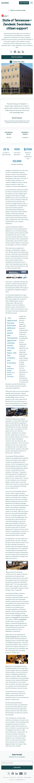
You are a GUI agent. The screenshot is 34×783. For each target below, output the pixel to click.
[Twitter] (8, 773)
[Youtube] (21, 773)
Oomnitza (15, 617)
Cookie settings (27, 777)
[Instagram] (25, 773)
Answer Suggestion (11, 636)
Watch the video (18, 62)
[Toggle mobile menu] (31, 3)
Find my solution (17, 57)
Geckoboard (22, 619)
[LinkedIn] (16, 773)
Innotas (18, 615)
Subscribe (17, 767)
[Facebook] (12, 773)
